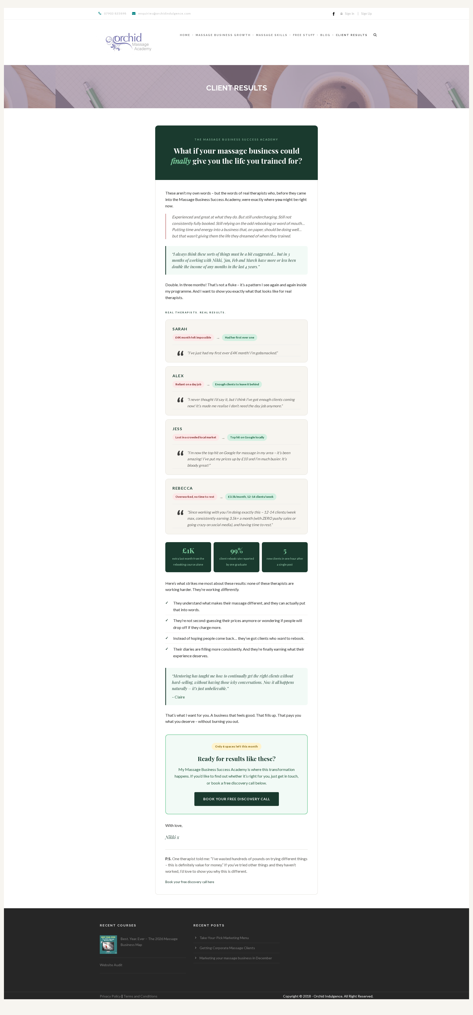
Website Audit (111, 965)
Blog (325, 35)
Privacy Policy (110, 996)
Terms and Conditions (140, 996)
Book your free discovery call (236, 799)
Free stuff (304, 35)
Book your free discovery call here (189, 882)
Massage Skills (271, 35)
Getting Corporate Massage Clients (227, 948)
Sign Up (366, 14)
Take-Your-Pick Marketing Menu (224, 938)
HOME (185, 35)
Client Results (352, 35)
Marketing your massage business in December (236, 958)
